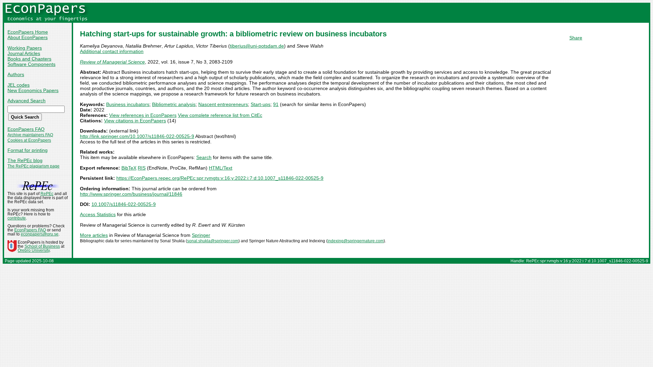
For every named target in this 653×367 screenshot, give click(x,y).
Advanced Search (26, 100)
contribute (16, 218)
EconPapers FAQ (26, 129)
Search (204, 157)
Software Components (31, 64)
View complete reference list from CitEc (220, 115)
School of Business (42, 246)
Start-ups (260, 104)
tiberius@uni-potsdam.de (257, 46)
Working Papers (24, 48)
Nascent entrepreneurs (223, 104)
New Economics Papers (32, 90)
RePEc (46, 194)
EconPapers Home (27, 32)
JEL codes (18, 85)
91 (276, 104)
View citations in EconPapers (135, 120)
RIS (142, 168)
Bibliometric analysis (174, 104)
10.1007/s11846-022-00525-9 (123, 204)
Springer (201, 235)
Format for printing (27, 150)
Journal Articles (23, 53)
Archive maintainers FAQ (30, 135)
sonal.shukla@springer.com (212, 241)
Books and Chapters (29, 59)
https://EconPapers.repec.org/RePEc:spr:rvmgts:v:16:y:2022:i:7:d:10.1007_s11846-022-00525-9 (219, 178)
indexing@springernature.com (356, 241)
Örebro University (34, 250)
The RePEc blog (25, 160)
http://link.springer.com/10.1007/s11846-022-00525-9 (137, 136)
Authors (15, 74)
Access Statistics (98, 214)
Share (575, 37)
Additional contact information (112, 51)
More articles (94, 235)
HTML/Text (220, 168)
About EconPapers (27, 37)
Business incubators (127, 104)
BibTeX (128, 168)
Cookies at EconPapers (29, 140)
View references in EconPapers (143, 115)
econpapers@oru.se (39, 234)
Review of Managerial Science (112, 62)
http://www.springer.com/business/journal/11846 (131, 194)
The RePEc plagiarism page (33, 166)
